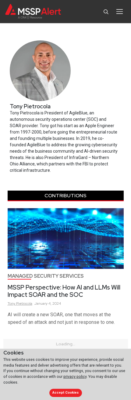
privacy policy (75, 376)
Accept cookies (65, 393)
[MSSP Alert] (33, 12)
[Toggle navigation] (119, 11)
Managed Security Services (46, 276)
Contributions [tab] (65, 195)
